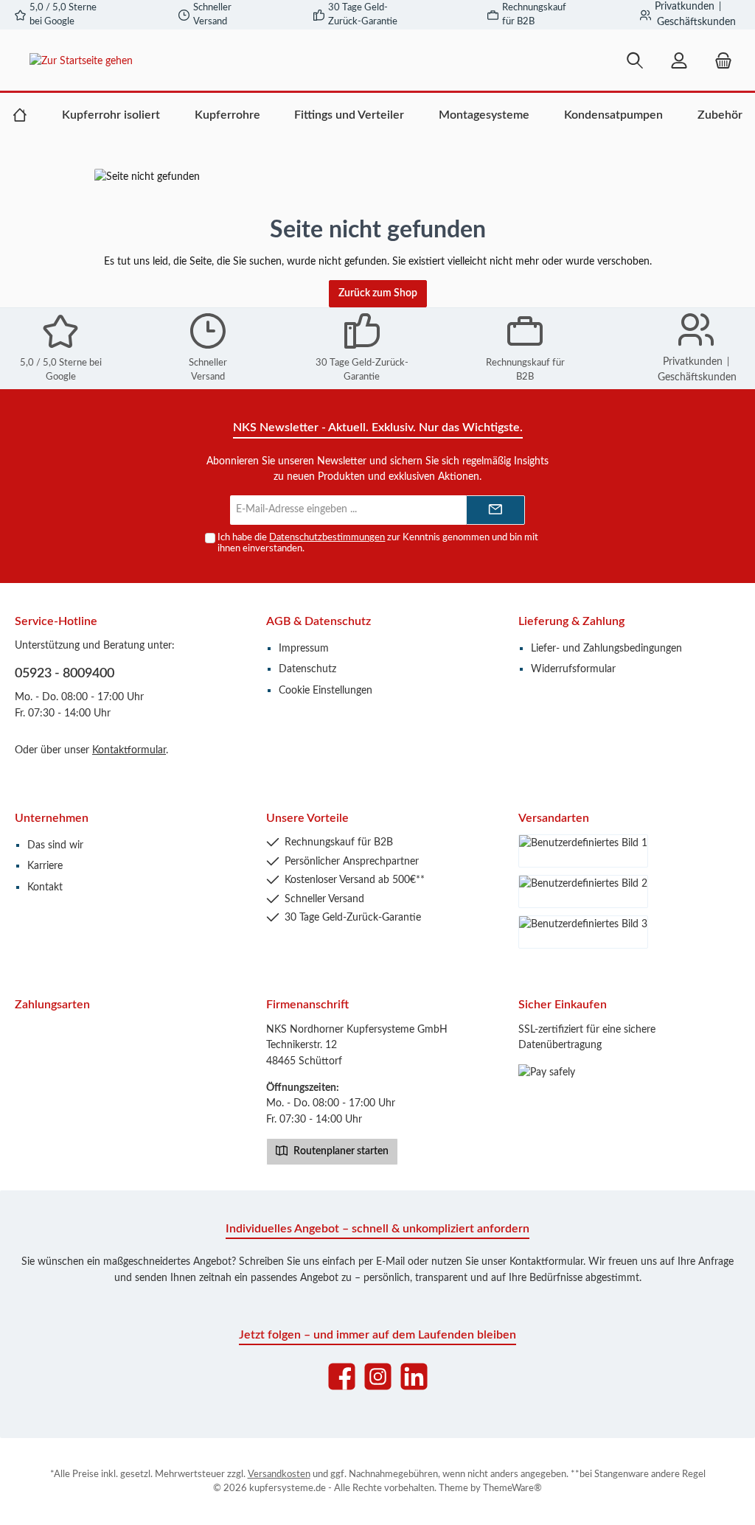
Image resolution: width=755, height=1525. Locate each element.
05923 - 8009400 (64, 673)
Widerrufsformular (573, 668)
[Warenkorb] (719, 61)
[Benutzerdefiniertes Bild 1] (583, 851)
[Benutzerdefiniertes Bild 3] (583, 932)
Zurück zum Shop (377, 293)
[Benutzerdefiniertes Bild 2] (583, 891)
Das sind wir (55, 845)
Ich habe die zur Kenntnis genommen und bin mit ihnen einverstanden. (378, 543)
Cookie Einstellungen (325, 690)
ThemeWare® (512, 1488)
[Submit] (495, 510)
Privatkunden (684, 6)
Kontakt (45, 887)
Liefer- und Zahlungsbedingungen (606, 648)
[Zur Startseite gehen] (141, 60)
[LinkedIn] (414, 1376)
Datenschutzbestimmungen (327, 537)
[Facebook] (341, 1376)
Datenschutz (307, 668)
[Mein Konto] (679, 61)
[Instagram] (377, 1376)
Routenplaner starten (340, 1150)
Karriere (45, 865)
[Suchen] (634, 61)
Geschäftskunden (696, 22)
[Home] (20, 115)
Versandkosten (279, 1474)
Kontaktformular (129, 749)
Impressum (304, 648)
